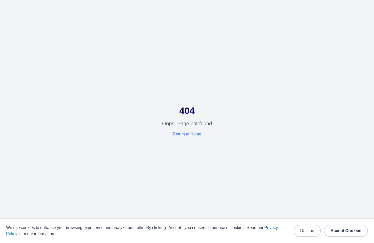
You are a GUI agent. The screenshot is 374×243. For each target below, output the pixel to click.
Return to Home (187, 134)
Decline (307, 231)
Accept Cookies (345, 231)
